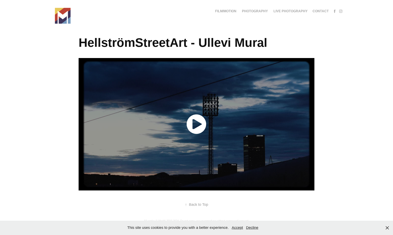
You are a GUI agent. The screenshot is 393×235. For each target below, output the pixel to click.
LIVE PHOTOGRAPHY (290, 11)
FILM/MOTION (225, 11)
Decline (252, 228)
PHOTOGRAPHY (255, 11)
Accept (237, 228)
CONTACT (321, 11)
